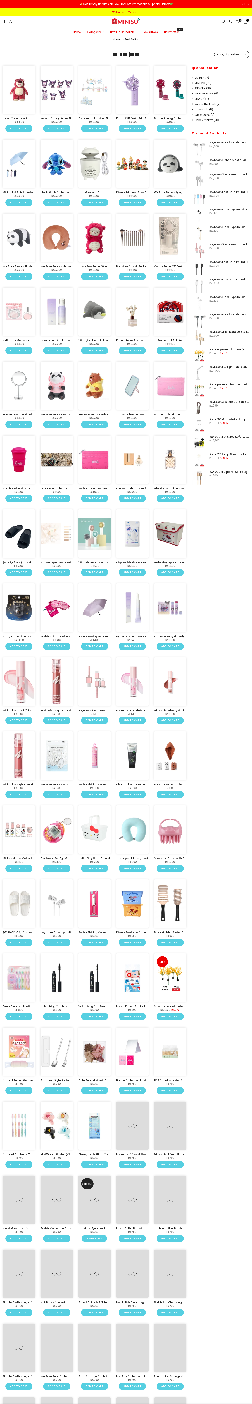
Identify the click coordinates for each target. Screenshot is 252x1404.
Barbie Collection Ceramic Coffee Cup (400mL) (35, 488)
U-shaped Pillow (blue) (132, 858)
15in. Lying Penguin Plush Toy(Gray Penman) (107, 340)
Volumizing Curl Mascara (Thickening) (104, 1006)
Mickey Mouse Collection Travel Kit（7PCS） (32, 858)
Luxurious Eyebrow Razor (94, 1228)
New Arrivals (150, 32)
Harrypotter (173, 32)
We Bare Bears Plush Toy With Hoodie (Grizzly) (109, 414)
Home (77, 32)
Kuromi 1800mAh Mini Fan (133, 118)
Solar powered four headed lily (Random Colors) (229, 384)
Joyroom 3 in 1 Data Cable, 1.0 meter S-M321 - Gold (229, 332)
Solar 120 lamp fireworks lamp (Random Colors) (229, 454)
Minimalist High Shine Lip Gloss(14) (63, 710)
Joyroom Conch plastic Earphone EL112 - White (72, 932)
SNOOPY (203, 88)
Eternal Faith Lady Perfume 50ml (137, 488)
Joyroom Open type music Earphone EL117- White (229, 297)
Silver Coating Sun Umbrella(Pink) (100, 636)
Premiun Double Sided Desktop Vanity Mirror (32, 414)
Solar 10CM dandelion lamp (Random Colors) (229, 419)
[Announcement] (126, 4)
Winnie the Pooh (208, 104)
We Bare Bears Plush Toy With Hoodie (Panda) (72, 414)
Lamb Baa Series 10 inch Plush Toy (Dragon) (107, 266)
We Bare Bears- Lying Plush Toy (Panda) (181, 192)
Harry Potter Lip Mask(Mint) (21, 636)
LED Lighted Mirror (132, 414)
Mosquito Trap (94, 192)
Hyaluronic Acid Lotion (57, 340)
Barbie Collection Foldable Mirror (138, 1080)
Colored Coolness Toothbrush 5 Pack (28, 1154)
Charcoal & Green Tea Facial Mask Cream (144, 784)
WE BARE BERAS (207, 93)
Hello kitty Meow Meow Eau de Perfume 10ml (32, 340)
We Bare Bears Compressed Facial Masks (68, 784)
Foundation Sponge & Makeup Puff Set (180, 1376)
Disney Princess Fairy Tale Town (137, 192)
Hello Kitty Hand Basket (94, 858)
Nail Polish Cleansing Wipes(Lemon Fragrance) (72, 1302)
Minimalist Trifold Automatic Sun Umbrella (31, 192)
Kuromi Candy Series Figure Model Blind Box (70, 118)
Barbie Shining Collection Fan (173, 118)
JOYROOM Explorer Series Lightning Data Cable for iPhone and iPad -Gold (229, 472)
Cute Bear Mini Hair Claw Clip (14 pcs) (103, 1080)
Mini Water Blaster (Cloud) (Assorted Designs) (72, 1154)
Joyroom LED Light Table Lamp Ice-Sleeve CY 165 (229, 367)
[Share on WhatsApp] (10, 22)
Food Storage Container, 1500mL (100, 1376)
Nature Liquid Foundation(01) (60, 562)
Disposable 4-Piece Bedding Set (137, 562)
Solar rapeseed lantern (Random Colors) (182, 1006)
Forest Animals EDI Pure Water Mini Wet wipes (108, 1302)
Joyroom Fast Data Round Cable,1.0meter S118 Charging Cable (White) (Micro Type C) (229, 192)
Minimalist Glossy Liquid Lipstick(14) (177, 710)
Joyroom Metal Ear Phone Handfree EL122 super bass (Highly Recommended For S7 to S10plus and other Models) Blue (229, 314)
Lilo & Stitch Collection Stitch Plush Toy (66, 192)
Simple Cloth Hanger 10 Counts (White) (29, 1302)
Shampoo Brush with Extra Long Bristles (180, 858)
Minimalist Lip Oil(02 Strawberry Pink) (27, 710)
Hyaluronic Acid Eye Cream (134, 636)
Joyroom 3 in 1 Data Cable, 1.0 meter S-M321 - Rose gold (229, 244)
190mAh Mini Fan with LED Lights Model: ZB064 (108, 562)
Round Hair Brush (170, 1228)
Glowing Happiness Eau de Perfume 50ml (181, 488)
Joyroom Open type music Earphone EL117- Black (229, 209)
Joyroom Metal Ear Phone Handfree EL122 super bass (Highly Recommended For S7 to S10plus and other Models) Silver (229, 142)
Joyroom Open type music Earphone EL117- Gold (229, 227)
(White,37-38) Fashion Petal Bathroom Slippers (34, 932)
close (6, 4)
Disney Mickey (207, 120)
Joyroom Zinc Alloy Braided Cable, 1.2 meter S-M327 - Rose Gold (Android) (229, 402)
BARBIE (202, 78)
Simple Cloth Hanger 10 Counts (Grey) (28, 1376)
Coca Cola (204, 109)
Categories (94, 32)
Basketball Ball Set (170, 340)
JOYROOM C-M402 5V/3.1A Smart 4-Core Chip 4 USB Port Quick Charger (229, 437)
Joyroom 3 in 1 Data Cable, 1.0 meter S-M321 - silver (229, 174)
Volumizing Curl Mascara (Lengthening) (67, 1006)
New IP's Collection (122, 32)
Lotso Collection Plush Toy (20, 118)
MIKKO (202, 99)
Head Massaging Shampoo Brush (25, 1228)
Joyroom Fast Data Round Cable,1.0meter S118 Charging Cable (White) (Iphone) (229, 279)
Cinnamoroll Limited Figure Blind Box (102, 118)
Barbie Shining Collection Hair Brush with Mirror (109, 932)
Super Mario (205, 115)
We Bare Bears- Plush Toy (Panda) (26, 266)
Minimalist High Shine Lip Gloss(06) (26, 784)
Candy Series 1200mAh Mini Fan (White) (180, 266)
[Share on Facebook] (4, 22)
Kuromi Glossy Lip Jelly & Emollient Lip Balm (183, 636)
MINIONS (203, 83)
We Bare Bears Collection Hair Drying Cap (182, 784)
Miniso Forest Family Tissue (134, 1006)
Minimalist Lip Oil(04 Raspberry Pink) (140, 710)
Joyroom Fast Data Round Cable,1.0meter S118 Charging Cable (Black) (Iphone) (229, 262)
